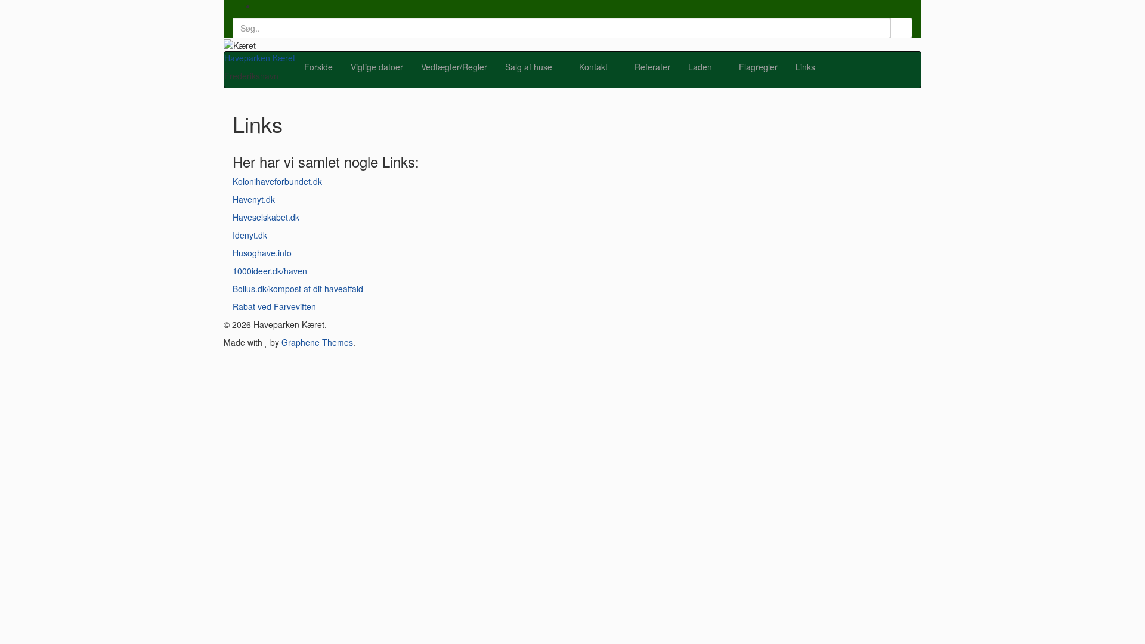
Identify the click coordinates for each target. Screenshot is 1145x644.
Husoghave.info (262, 253)
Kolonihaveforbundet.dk (277, 181)
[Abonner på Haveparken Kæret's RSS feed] (259, 6)
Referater (652, 67)
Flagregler (758, 67)
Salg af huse (530, 67)
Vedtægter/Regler (454, 67)
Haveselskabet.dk (266, 217)
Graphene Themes (317, 342)
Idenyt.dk (250, 235)
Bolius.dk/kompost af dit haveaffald (298, 289)
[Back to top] (3, 360)
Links (805, 67)
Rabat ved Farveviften (274, 306)
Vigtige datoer (377, 67)
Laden (701, 67)
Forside (318, 67)
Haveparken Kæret (259, 58)
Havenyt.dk (254, 199)
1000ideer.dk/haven (270, 271)
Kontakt (594, 67)
